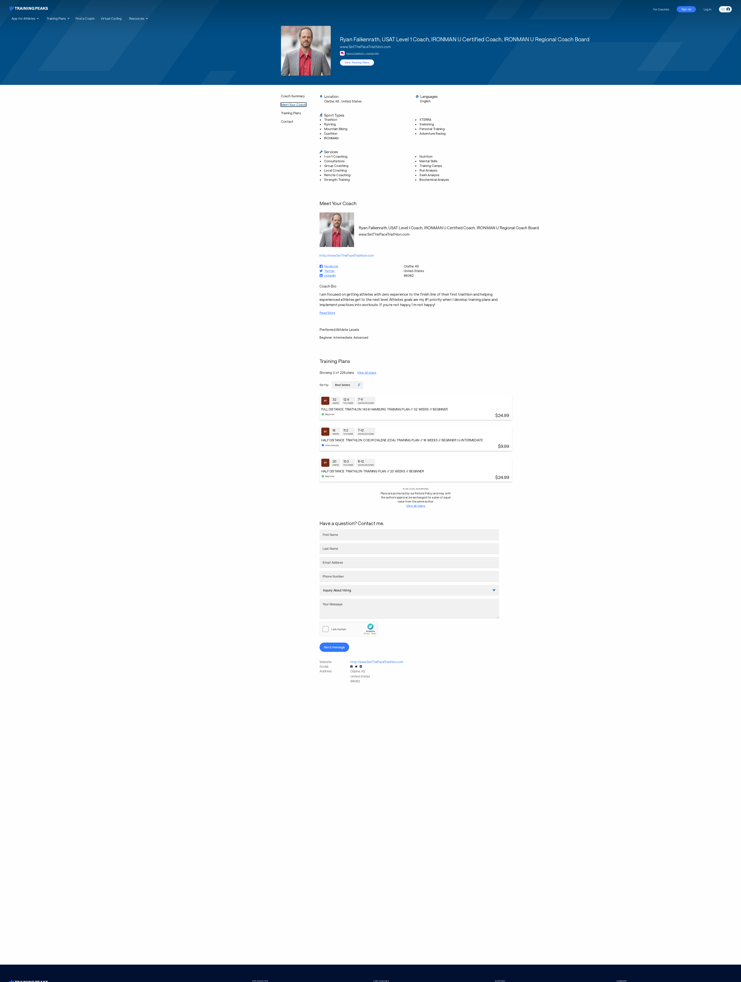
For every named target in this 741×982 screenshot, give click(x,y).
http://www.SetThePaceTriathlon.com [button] (347, 255)
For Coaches (661, 9)
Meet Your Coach (293, 104)
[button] (352, 666)
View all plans (366, 372)
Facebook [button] (331, 266)
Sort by (324, 385)
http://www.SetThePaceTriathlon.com (376, 662)
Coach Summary (293, 96)
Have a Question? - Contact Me (362, 53)
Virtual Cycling (111, 18)
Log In (707, 9)
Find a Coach (85, 18)
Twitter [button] (329, 271)
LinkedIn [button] (330, 275)
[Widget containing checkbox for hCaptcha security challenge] (349, 629)
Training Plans (291, 113)
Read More (327, 313)
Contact (287, 121)
